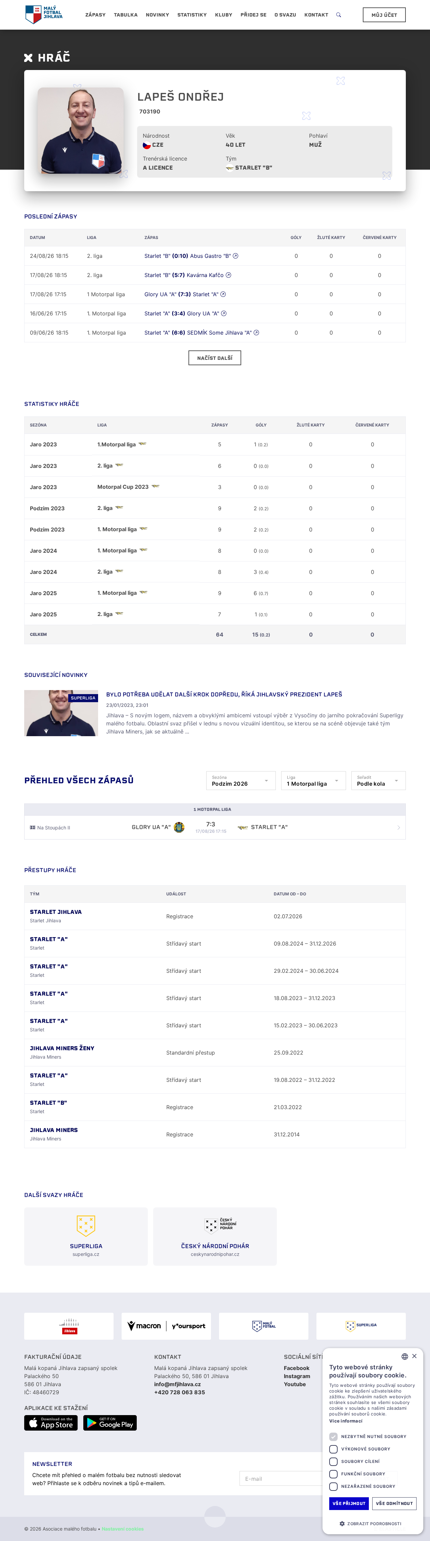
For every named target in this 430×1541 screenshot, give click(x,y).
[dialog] (372, 1441)
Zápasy (95, 14)
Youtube (295, 1384)
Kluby (223, 14)
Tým (231, 158)
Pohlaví (318, 135)
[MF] (263, 1326)
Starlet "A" (49, 939)
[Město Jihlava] (69, 1326)
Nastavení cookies (123, 1529)
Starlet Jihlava (56, 912)
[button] (373, 1523)
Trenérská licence (165, 158)
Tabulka (126, 14)
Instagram (297, 1376)
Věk (230, 135)
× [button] (414, 1356)
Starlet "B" (253, 168)
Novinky (157, 14)
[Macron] (166, 1326)
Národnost (156, 135)
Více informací (345, 1421)
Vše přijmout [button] (349, 1503)
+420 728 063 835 (179, 1392)
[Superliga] (361, 1326)
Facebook (296, 1368)
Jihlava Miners (54, 1130)
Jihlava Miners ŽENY (62, 1048)
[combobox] (404, 1356)
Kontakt (316, 14)
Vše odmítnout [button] (394, 1503)
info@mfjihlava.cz (177, 1384)
